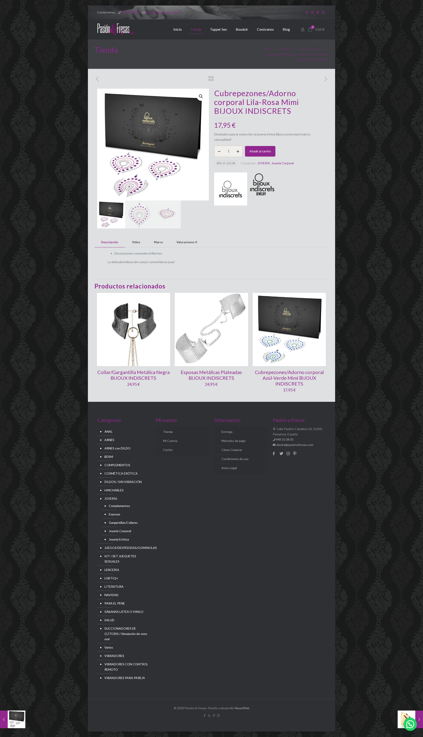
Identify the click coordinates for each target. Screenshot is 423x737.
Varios (108, 647)
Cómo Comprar (231, 450)
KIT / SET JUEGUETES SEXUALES (120, 558)
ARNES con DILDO (117, 448)
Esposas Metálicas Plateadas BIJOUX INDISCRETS (211, 375)
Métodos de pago (233, 441)
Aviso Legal (229, 468)
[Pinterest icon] (317, 12)
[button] (201, 96)
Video (136, 242)
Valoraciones (186, 242)
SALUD (109, 620)
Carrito (168, 450)
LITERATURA (114, 586)
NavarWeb (242, 708)
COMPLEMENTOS (117, 465)
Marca (158, 242)
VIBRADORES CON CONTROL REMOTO (126, 666)
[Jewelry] (261, 189)
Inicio (267, 49)
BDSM (108, 456)
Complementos (119, 506)
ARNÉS (109, 440)
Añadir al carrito (260, 151)
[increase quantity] (238, 151)
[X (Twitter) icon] (312, 12)
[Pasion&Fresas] (115, 29)
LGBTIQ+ (111, 578)
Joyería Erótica (119, 539)
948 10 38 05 (130, 12)
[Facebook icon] (306, 12)
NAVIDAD (111, 595)
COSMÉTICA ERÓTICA (121, 473)
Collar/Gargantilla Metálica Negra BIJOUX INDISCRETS (133, 375)
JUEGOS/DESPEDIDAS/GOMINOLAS (126, 548)
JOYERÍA (284, 49)
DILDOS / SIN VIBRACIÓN (123, 482)
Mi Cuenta (170, 441)
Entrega (226, 432)
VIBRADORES (114, 656)
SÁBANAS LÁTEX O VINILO (123, 612)
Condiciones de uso (235, 459)
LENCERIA (111, 570)
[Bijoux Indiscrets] (230, 189)
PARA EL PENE (114, 603)
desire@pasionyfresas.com (294, 445)
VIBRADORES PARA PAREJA (124, 678)
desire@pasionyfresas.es (162, 12)
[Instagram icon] (323, 12)
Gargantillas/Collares (123, 522)
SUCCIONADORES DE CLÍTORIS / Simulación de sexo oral (125, 634)
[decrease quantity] (219, 151)
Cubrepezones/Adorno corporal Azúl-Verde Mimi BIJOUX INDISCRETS (289, 378)
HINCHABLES (114, 490)
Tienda (168, 432)
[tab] (110, 242)
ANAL (108, 431)
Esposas (114, 514)
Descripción (109, 242)
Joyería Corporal (310, 49)
